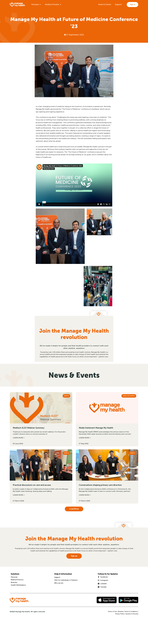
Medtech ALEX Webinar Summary (28, 428)
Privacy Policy (119, 614)
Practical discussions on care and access (32, 485)
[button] (74, 509)
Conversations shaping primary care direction (100, 485)
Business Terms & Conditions (127, 611)
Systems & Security (132, 614)
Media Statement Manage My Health (96, 428)
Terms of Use (112, 611)
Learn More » (19, 438)
